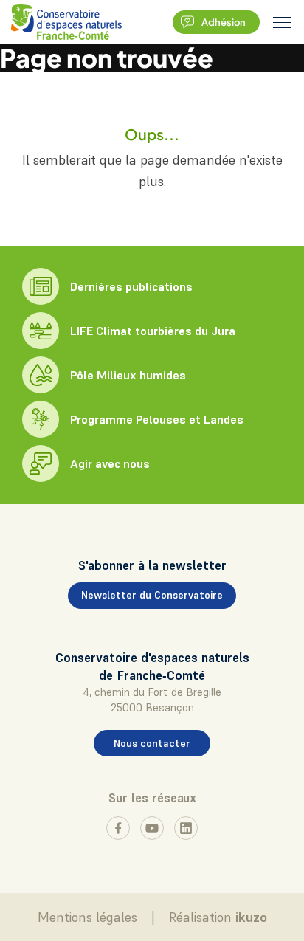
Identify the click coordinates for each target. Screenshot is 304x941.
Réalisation (218, 917)
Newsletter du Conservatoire (152, 595)
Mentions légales (87, 917)
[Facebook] (118, 828)
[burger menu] (282, 22)
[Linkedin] (186, 828)
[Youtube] (152, 828)
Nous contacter (152, 743)
